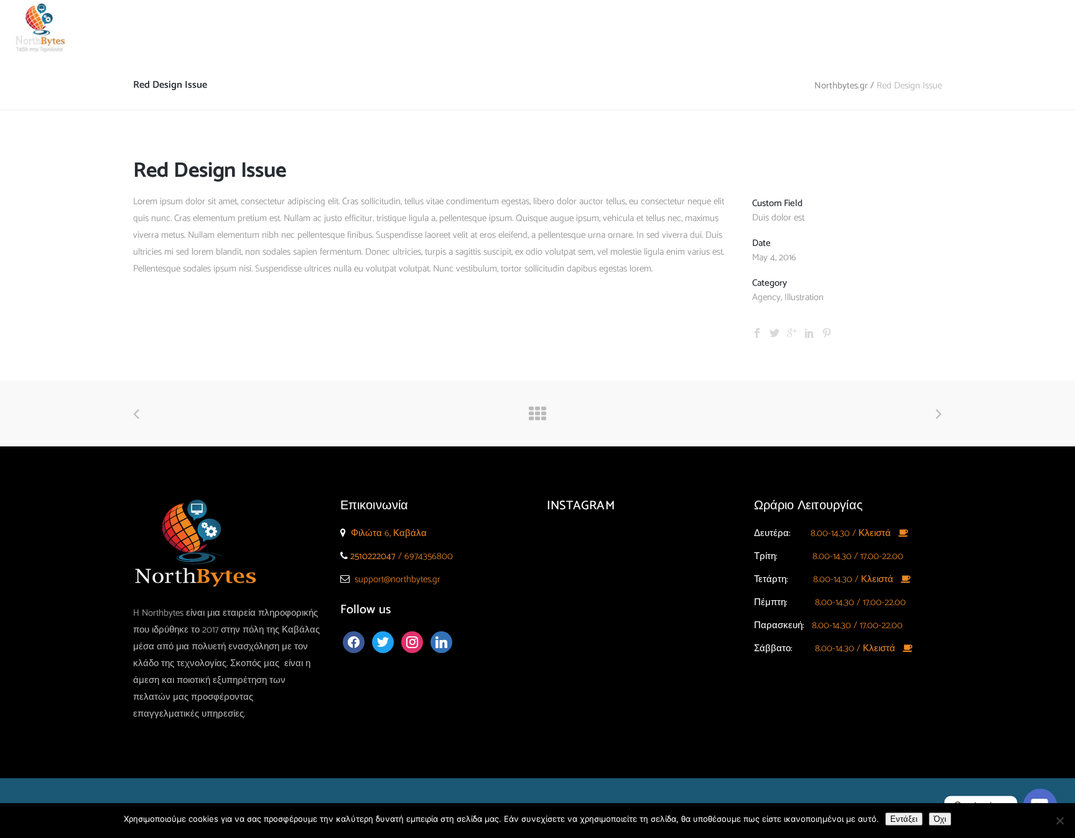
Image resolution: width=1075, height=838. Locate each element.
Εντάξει (904, 819)
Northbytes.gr (841, 85)
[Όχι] (1059, 820)
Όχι (940, 819)
